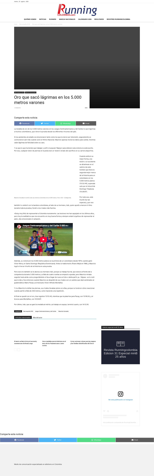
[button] (137, 19)
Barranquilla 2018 (24, 24)
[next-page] (18, 349)
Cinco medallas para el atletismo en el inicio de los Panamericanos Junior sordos (54, 343)
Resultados (99, 19)
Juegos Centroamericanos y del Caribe (45, 311)
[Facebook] (127, 1)
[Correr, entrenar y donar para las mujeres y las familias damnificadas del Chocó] (83, 331)
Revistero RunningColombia (118, 19)
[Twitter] (134, 1)
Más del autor (37, 317)
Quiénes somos (30, 19)
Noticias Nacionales (31, 92)
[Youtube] (138, 1)
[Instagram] (131, 1)
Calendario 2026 (84, 19)
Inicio (15, 24)
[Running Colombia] (77, 10)
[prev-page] (15, 349)
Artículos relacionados (22, 317)
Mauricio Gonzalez (63, 311)
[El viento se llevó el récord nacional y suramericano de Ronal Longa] (27, 331)
